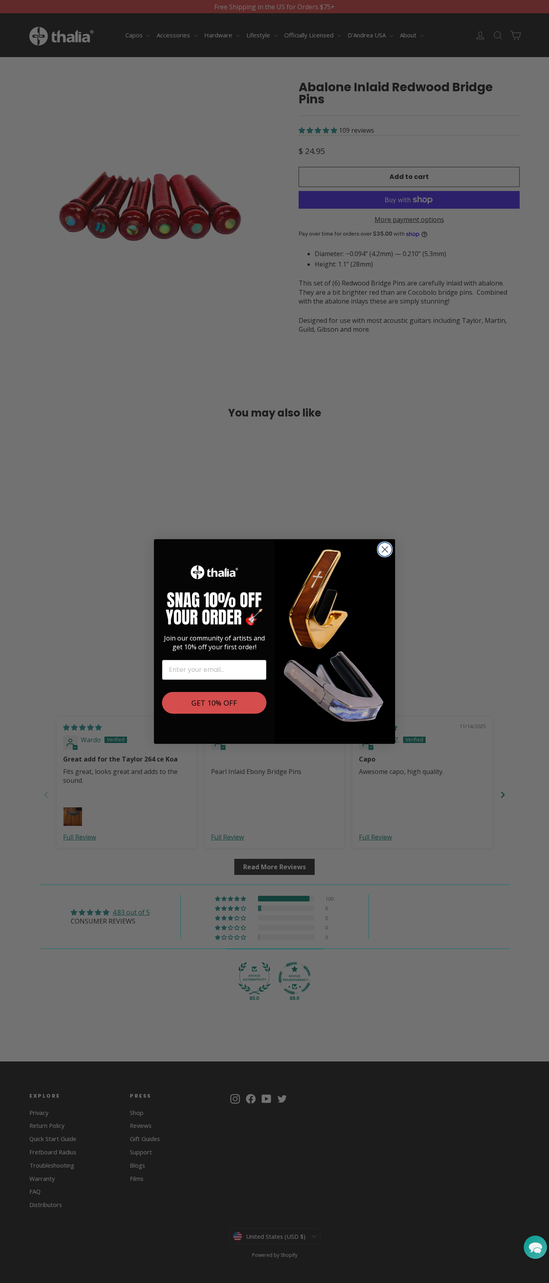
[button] (535, 1247)
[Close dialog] (385, 549)
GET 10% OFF (214, 703)
